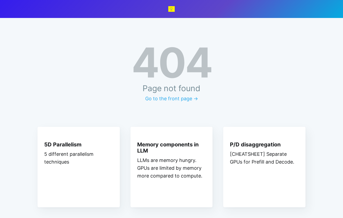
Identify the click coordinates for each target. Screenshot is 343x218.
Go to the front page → (171, 98)
